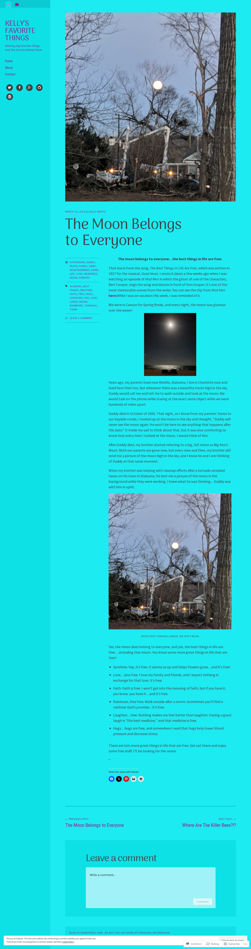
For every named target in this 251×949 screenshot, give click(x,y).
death (74, 266)
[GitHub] (39, 88)
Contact (10, 74)
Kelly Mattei (97, 211)
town (73, 309)
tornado (91, 305)
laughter (76, 297)
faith (73, 294)
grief (92, 266)
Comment (203, 901)
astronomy (77, 262)
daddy (91, 262)
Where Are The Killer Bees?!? (209, 822)
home (94, 270)
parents (84, 277)
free (81, 294)
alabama (75, 286)
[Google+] (29, 88)
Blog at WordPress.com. (86, 932)
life (72, 273)
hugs (89, 294)
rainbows (76, 305)
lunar (74, 301)
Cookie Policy (68, 941)
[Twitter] (9, 88)
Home (9, 61)
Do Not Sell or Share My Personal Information (137, 932)
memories (90, 273)
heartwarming (79, 270)
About (9, 68)
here (112, 295)
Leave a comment (81, 318)
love (79, 273)
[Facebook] (19, 88)
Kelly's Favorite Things (20, 31)
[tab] (9, 4)
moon (74, 277)
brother (86, 290)
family (83, 266)
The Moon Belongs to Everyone (94, 822)
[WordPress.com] (9, 97)
